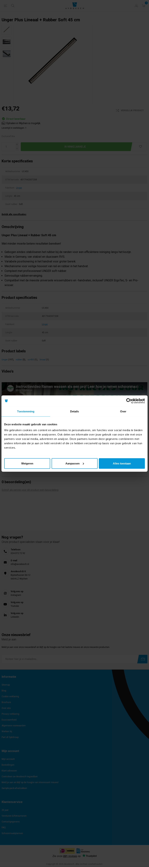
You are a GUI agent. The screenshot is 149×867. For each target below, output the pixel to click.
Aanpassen (72, 463)
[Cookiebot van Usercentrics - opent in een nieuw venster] (129, 401)
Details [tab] (74, 411)
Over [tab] (123, 411)
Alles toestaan (122, 463)
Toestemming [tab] (25, 411)
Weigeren (27, 463)
